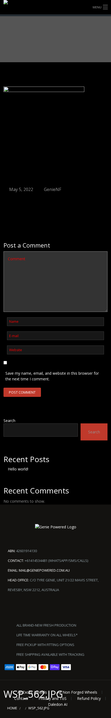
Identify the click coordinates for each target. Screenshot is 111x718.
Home (12, 708)
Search (9, 420)
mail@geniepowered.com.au (44, 570)
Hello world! (18, 469)
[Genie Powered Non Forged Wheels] (55, 7)
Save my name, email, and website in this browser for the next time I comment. (52, 376)
